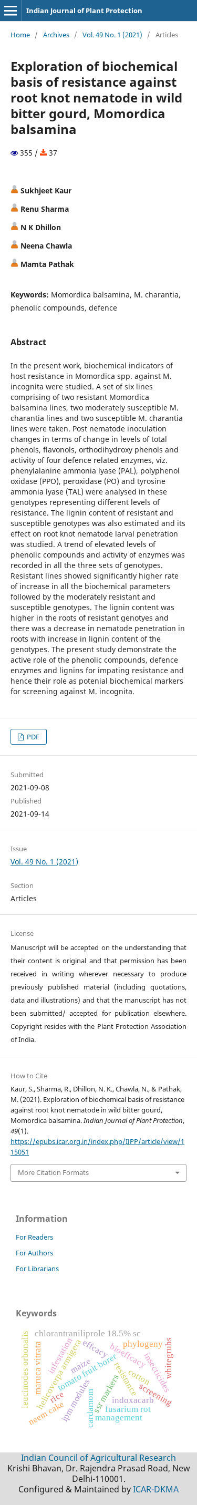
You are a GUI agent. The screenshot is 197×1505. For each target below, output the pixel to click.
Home (20, 34)
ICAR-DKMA (156, 1489)
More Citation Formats (53, 1172)
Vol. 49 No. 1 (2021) (112, 34)
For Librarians (37, 1268)
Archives (56, 34)
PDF (32, 736)
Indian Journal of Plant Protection (84, 10)
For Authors (34, 1252)
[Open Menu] (10, 10)
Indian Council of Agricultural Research (98, 1457)
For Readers (34, 1237)
